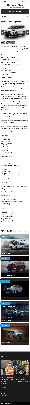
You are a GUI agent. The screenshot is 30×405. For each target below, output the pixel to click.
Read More (4, 383)
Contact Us (4, 395)
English (26, 1)
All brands (4, 16)
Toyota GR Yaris (6, 298)
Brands (5, 1)
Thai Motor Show (15, 5)
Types (14, 1)
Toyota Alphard (6, 342)
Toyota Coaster (6, 253)
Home (2, 392)
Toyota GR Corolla (6, 320)
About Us (3, 394)
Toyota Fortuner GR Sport (8, 275)
